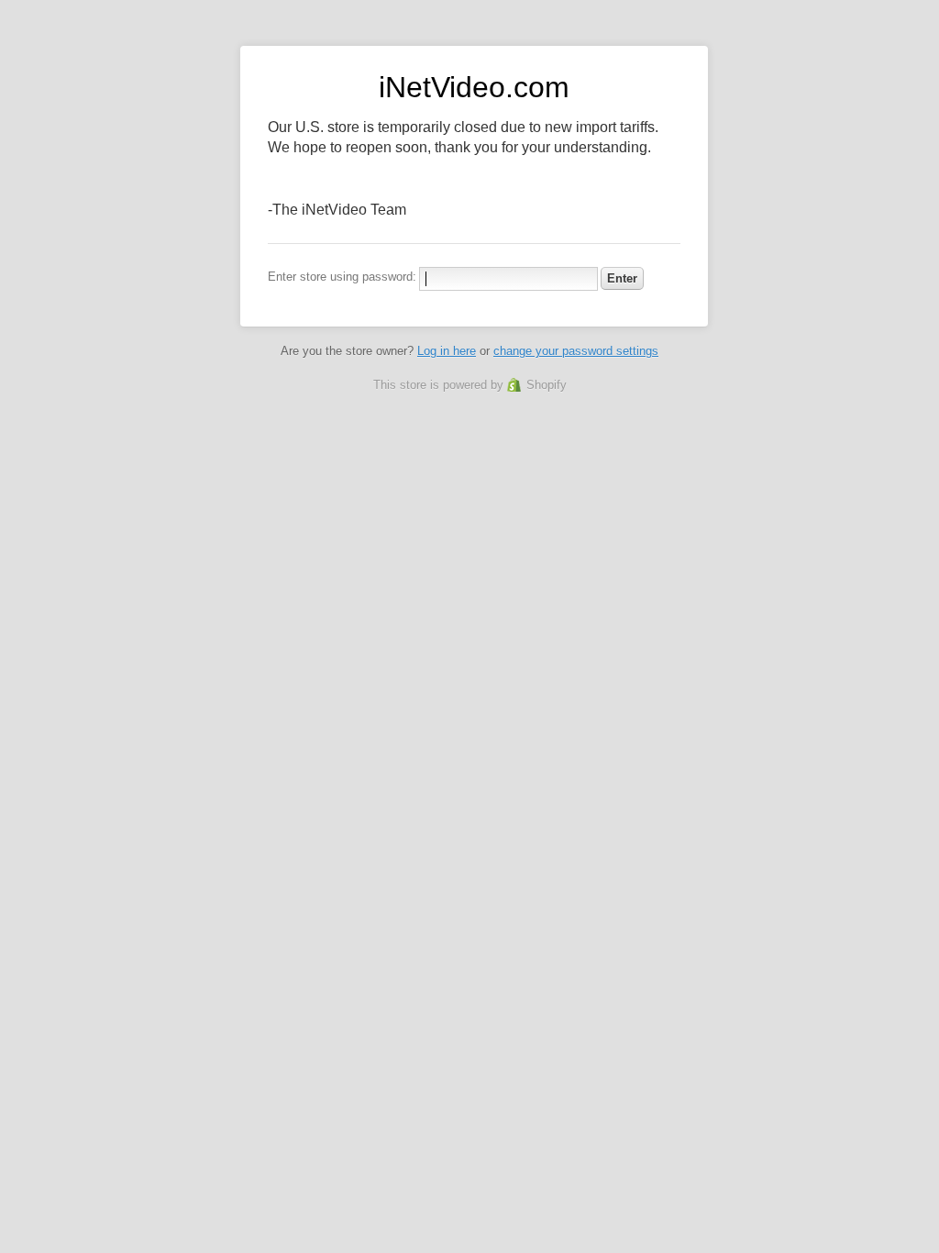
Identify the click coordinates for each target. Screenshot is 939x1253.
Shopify (546, 385)
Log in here (446, 351)
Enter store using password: (342, 276)
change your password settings (575, 351)
